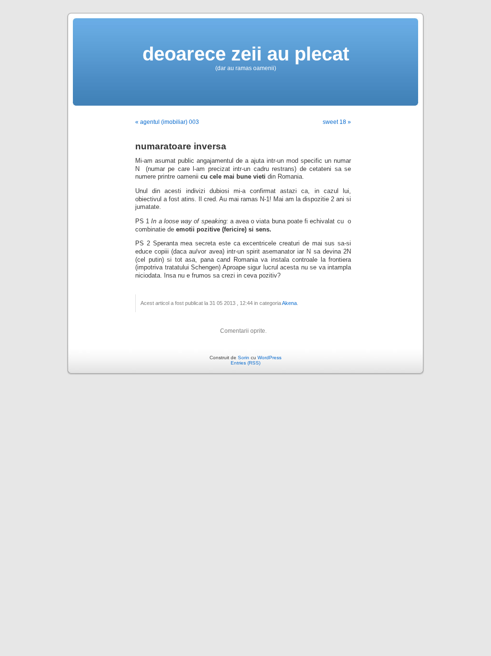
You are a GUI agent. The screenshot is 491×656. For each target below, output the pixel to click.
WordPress (269, 357)
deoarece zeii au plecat (245, 53)
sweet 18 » (337, 122)
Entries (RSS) (245, 362)
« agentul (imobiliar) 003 (167, 122)
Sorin (243, 357)
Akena (289, 303)
